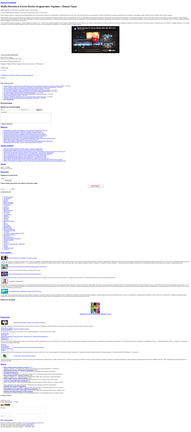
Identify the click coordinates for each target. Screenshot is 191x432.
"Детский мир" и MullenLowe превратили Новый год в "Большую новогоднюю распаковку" (27, 91)
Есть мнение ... (7, 205)
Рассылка (5, 172)
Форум (3, 364)
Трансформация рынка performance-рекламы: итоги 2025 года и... (25, 291)
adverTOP (6, 199)
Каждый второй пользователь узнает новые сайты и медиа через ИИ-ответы (23, 150)
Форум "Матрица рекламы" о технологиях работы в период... (29, 347)
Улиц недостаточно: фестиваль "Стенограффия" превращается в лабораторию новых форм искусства (29, 138)
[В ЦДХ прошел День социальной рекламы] (4, 358)
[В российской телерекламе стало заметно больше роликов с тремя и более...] (4, 269)
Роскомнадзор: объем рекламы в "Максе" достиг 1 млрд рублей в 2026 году (23, 142)
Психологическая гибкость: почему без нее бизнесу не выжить (29, 322)
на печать (3, 77)
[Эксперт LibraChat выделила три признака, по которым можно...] (4, 276)
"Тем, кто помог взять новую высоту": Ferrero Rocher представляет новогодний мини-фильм (27, 90)
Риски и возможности (9, 229)
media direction (4, 75)
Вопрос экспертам (8, 203)
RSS (3, 401)
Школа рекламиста (8, 210)
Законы (5, 241)
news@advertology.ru (29, 424)
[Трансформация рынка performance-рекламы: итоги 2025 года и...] (4, 293)
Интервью (6, 209)
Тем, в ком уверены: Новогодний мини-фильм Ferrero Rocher (19, 92)
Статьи (5, 206)
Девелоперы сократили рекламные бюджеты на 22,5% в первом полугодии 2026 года (25, 135)
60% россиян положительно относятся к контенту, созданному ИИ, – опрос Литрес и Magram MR (28, 152)
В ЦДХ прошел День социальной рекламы (24, 355)
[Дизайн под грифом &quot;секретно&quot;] (7, 329)
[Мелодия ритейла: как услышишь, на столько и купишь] (4, 260)
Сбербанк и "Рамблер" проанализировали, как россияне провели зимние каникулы (25, 96)
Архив (3, 164)
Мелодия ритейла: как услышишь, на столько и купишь (23, 258)
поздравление (29, 75)
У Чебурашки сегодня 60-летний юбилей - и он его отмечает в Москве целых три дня (25, 130)
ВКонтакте (9, 401)
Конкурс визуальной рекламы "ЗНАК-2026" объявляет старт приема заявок (23, 131)
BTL (5, 222)
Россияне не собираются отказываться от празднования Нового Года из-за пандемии (25, 94)
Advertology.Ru (4, 67)
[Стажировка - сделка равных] (4, 283)
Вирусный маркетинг (9, 221)
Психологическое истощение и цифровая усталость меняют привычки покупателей (25, 134)
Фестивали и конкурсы (9, 234)
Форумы (6, 246)
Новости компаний (8, 2)
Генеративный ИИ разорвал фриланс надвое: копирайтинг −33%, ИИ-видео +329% (25, 156)
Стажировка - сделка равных (16, 281)
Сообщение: (4, 112)
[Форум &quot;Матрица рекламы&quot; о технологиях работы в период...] (7, 350)
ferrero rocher (12, 75)
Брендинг (6, 219)
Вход (2, 420)
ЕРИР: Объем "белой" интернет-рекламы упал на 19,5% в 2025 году (21, 139)
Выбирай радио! (8, 227)
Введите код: (24, 109)
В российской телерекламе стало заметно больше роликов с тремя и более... (28, 266)
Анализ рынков (7, 146)
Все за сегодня (7, 198)
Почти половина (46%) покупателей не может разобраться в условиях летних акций (25, 155)
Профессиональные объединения (12, 238)
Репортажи (6, 207)
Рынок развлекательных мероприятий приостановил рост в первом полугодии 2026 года (26, 158)
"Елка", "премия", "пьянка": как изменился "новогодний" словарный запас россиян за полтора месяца (30, 87)
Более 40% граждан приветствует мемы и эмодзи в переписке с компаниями (23, 148)
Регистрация (8, 420)
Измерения (6, 217)
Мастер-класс (7, 211)
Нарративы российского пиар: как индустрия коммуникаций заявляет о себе (23, 137)
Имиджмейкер (7, 226)
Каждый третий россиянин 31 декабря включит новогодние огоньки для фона (23, 88)
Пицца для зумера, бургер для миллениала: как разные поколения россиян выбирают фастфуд (27, 154)
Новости (4, 127)
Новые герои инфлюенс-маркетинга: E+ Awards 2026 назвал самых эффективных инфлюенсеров (28, 141)
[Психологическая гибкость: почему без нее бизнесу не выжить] (4, 324)
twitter (16, 401)
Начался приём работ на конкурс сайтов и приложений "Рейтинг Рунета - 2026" (24, 133)
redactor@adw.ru (29, 425)
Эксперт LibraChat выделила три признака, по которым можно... (25, 274)
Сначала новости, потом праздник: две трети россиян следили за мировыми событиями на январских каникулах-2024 (34, 86)
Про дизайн (7, 225)
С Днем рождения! (8, 248)
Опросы (6, 245)
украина (24, 75)
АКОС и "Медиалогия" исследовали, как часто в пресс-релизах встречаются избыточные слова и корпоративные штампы (35, 160)
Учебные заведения (9, 240)
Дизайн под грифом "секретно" (22, 329)
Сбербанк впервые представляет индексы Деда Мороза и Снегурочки (21, 98)
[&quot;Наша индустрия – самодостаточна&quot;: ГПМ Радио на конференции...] (7, 339)
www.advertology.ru (32, 422)
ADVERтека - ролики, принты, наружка (14, 233)
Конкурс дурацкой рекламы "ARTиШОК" (14, 244)
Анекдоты (6, 249)
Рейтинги (6, 215)
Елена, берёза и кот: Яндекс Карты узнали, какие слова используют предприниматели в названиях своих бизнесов (33, 159)
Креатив (6, 223)
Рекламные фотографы (9, 230)
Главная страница (8, 197)
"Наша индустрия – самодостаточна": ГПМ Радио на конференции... (31, 336)
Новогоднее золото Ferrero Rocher (12, 95)
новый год (18, 75)
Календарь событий (9, 237)
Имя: (2, 109)
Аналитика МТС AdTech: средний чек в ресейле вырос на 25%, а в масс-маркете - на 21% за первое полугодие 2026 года (34, 151)
